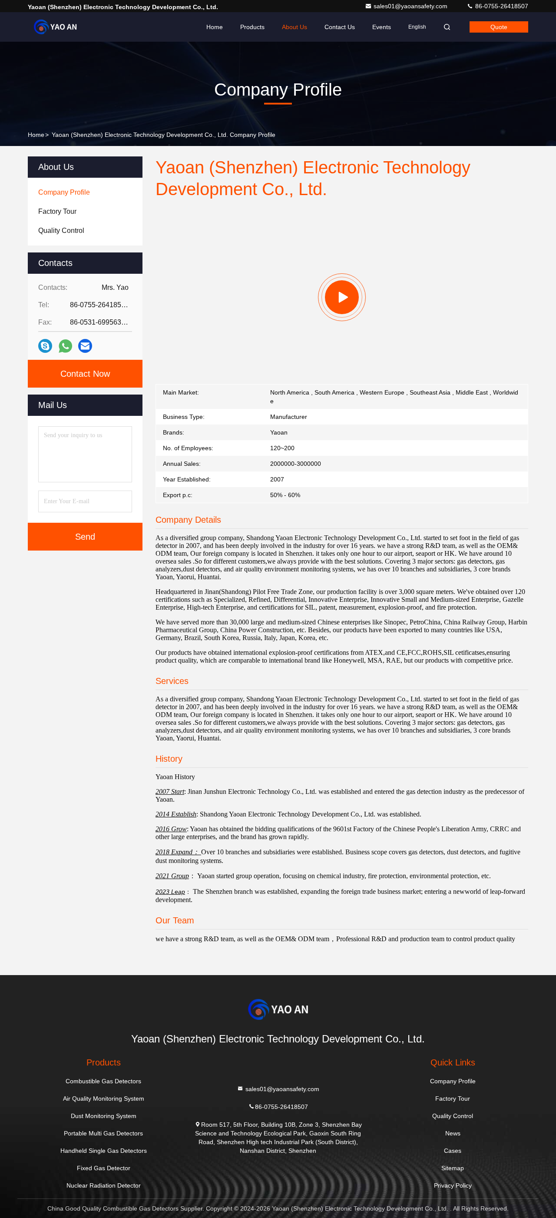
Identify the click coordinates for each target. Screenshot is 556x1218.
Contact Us (339, 26)
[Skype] (45, 346)
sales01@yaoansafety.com (411, 6)
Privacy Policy (453, 1185)
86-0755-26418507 (500, 6)
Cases (452, 1150)
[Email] (85, 346)
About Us (294, 26)
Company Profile (453, 1081)
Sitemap (452, 1168)
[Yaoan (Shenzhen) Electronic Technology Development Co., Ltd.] (55, 27)
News (452, 1133)
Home (214, 26)
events (381, 26)
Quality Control (452, 1115)
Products (252, 26)
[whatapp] (65, 346)
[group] (342, 297)
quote (498, 26)
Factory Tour (452, 1098)
